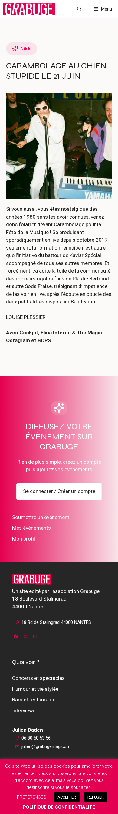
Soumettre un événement (40, 517)
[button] (79, 9)
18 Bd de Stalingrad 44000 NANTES (56, 622)
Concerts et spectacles (38, 678)
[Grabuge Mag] (29, 9)
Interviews (24, 710)
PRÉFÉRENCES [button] (31, 797)
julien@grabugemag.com (45, 746)
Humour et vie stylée (35, 689)
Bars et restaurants (34, 700)
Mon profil (23, 539)
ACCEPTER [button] (66, 797)
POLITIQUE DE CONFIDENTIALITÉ (59, 807)
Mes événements (31, 528)
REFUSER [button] (95, 797)
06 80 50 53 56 (36, 738)
